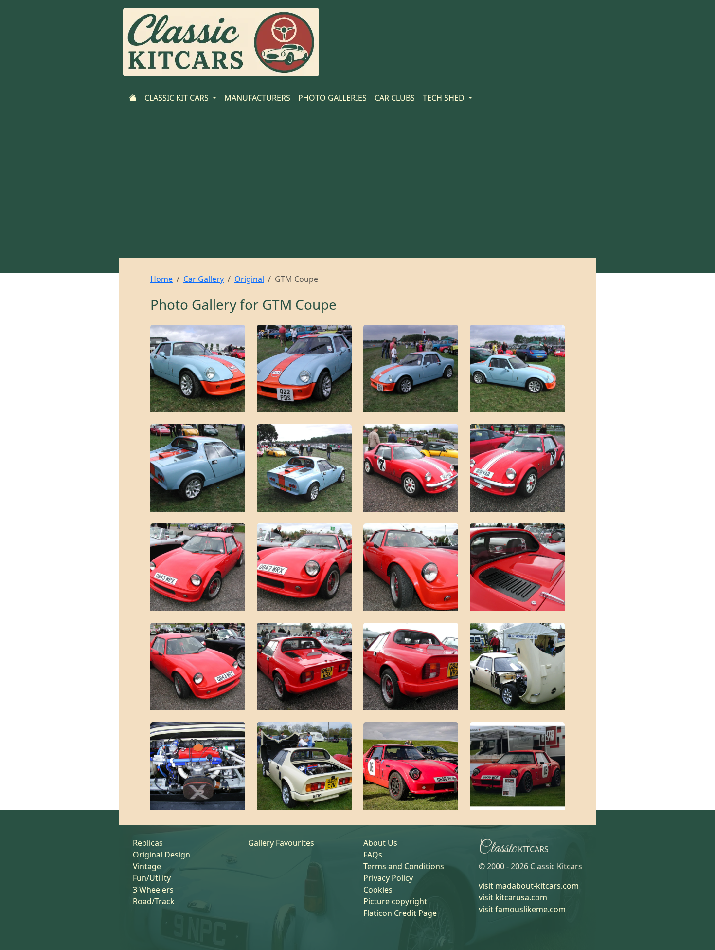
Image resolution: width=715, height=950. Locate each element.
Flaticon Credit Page (400, 913)
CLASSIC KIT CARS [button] (177, 98)
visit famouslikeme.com (522, 909)
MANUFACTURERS (257, 98)
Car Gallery (203, 279)
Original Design (161, 854)
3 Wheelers (153, 889)
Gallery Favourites (281, 843)
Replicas (148, 843)
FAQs (372, 854)
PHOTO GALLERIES (332, 98)
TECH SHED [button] (444, 98)
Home (161, 279)
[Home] (133, 98)
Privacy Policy (388, 878)
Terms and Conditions (403, 866)
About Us (380, 843)
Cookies (378, 889)
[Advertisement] (357, 184)
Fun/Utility (152, 878)
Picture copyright (395, 901)
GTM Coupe (299, 304)
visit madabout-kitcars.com (529, 885)
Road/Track (154, 901)
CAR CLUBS (395, 98)
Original (249, 279)
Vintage (147, 866)
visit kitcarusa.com (513, 897)
